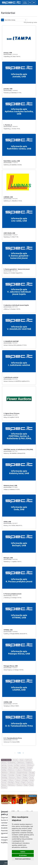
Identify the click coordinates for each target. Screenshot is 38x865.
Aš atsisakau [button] (23, 855)
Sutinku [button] (23, 851)
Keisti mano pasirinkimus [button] (22, 859)
